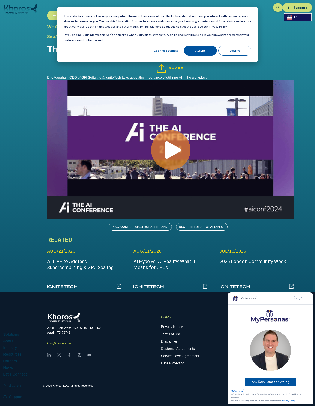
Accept (200, 50)
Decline (235, 50)
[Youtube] (91, 357)
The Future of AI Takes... (202, 227)
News (8, 367)
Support (300, 8)
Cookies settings (166, 50)
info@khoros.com (59, 343)
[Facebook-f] (71, 357)
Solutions (11, 334)
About (8, 341)
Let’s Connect (15, 374)
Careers (10, 361)
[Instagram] (81, 357)
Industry (10, 348)
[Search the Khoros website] (278, 7)
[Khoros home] (26, 9)
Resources (12, 354)
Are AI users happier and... (140, 227)
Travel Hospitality (27, 387)
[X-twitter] (61, 357)
